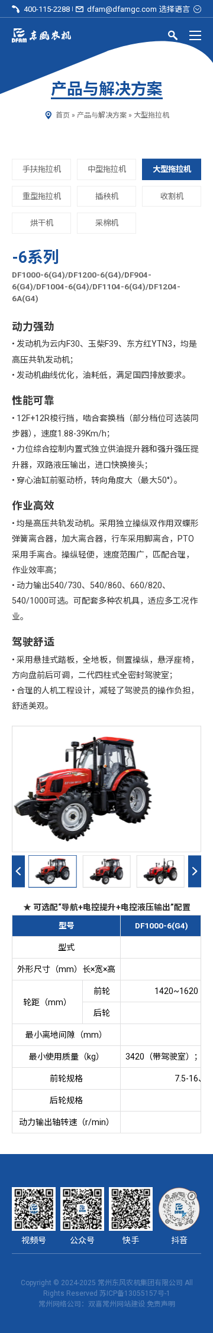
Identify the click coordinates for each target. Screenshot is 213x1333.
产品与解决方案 (102, 115)
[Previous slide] (18, 871)
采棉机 (106, 223)
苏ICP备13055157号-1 (134, 1293)
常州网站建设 (123, 1304)
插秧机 (106, 195)
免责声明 (161, 1304)
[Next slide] (194, 871)
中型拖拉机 (107, 169)
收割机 (171, 195)
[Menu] (195, 35)
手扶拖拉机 (41, 169)
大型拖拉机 (151, 115)
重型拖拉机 (41, 195)
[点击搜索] (173, 37)
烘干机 (41, 223)
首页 (63, 115)
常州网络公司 (59, 1304)
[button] (52, 871)
